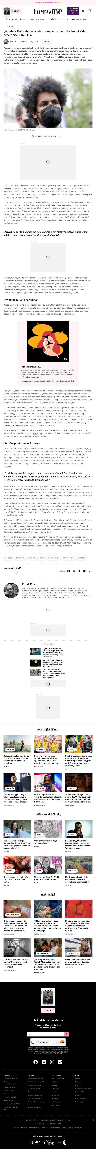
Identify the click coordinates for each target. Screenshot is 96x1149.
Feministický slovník (81, 1102)
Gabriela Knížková (70, 769)
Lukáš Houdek (38, 766)
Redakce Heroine (9, 934)
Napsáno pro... (73, 953)
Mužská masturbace (34, 1088)
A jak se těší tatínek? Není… (36, 1078)
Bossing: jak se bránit (34, 1107)
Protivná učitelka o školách (36, 1082)
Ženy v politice (56, 1105)
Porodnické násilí (12, 914)
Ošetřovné (7, 1094)
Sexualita (54, 1092)
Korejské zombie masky (35, 1095)
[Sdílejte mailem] (84, 571)
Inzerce (77, 1078)
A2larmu (9, 286)
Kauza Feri (81, 558)
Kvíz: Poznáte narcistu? (35, 1098)
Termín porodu (8, 1100)
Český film (10, 871)
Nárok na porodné (9, 1087)
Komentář (46, 41)
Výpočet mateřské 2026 (11, 1104)
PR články (78, 1095)
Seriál (39, 834)
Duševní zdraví (56, 1102)
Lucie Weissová (69, 968)
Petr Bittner (7, 766)
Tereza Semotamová (10, 970)
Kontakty (78, 1085)
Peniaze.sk (44, 1127)
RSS (69, 1120)
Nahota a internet (44, 953)
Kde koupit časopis (81, 1092)
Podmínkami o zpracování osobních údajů (55, 1051)
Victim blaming (68, 558)
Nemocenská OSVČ (10, 1097)
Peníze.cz (24, 1127)
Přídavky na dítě (9, 1090)
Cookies (28, 1120)
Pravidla (35, 1120)
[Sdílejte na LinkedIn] (79, 571)
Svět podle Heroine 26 (73, 10)
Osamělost (72, 871)
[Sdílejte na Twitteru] (74, 571)
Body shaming (56, 1095)
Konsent (32, 558)
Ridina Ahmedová (39, 805)
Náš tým (77, 1082)
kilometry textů (48, 211)
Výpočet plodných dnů (11, 1078)
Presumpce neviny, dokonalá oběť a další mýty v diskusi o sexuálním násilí (47, 381)
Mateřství (54, 1085)
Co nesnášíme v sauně (34, 1092)
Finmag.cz (16, 1127)
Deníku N (84, 284)
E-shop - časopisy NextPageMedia (72, 1127)
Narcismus (55, 1082)
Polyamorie (55, 1098)
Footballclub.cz (55, 1127)
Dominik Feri (20, 558)
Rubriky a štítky (80, 1098)
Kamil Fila (28, 584)
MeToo (41, 558)
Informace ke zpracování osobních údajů (53, 1120)
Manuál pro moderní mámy (83, 1088)
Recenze (9, 834)
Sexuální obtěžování (58, 1078)
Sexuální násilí (53, 558)
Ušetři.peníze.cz (34, 1127)
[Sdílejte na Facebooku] (68, 571)
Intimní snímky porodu (34, 1085)
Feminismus (55, 1088)
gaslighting (37, 433)
